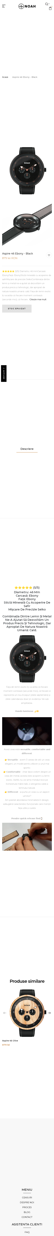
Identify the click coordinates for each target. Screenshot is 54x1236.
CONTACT (27, 1217)
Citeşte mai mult (38, 299)
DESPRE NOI (27, 1202)
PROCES (27, 1207)
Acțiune (4, 374)
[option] (27, 1019)
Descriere (27, 449)
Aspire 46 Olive (10, 1040)
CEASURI (27, 1197)
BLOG (27, 1212)
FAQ (27, 1232)
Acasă (5, 77)
